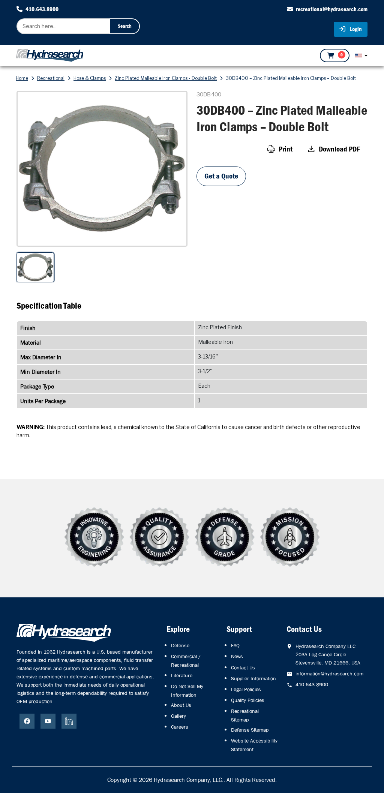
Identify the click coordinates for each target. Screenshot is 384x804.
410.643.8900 (42, 9)
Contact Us (243, 667)
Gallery (178, 715)
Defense (180, 645)
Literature (181, 675)
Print (285, 149)
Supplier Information (253, 678)
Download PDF (339, 149)
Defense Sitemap (249, 729)
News (237, 656)
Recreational (50, 78)
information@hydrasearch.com (329, 673)
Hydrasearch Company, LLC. (189, 780)
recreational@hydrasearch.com (332, 9)
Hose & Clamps (90, 78)
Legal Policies (246, 689)
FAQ (235, 645)
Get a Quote (221, 176)
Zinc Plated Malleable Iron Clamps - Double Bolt (166, 78)
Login (355, 29)
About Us (181, 705)
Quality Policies (247, 700)
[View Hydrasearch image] (5, 784)
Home (22, 78)
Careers (179, 726)
